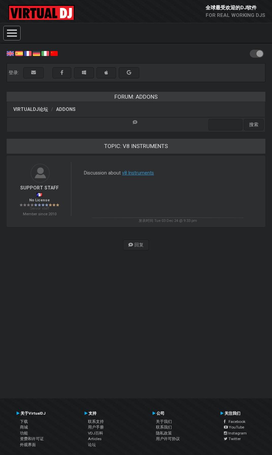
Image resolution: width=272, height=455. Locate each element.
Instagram (237, 433)
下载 (24, 421)
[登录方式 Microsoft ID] (84, 72)
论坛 (92, 444)
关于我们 (164, 421)
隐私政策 (164, 433)
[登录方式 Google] (129, 72)
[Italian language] (45, 53)
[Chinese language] (54, 53)
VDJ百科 (95, 433)
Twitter (234, 438)
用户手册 (96, 427)
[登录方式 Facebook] (61, 72)
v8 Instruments (138, 173)
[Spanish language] (19, 53)
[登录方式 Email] (33, 72)
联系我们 (164, 427)
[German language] (36, 53)
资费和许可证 (32, 438)
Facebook (235, 421)
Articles (95, 438)
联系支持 (96, 421)
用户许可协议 (168, 438)
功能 (24, 433)
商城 (24, 427)
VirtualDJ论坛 (30, 109)
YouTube (236, 427)
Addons (66, 109)
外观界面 (28, 444)
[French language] (28, 53)
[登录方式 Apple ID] (106, 72)
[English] (10, 53)
